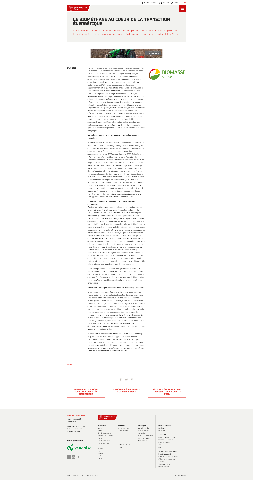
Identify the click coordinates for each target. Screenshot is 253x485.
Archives (161, 462)
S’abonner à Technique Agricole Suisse (126, 390)
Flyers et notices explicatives (143, 432)
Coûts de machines (144, 438)
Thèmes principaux (164, 445)
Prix (159, 447)
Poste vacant (102, 446)
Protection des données (105, 436)
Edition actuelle (163, 467)
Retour (69, 364)
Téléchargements (164, 464)
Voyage (100, 453)
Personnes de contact (165, 440)
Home (100, 428)
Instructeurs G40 (103, 443)
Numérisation (142, 441)
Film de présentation (104, 433)
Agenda (100, 451)
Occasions (166, 2)
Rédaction (161, 431)
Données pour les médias (166, 437)
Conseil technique (144, 428)
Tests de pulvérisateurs (145, 436)
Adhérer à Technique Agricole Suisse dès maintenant (86, 391)
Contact (100, 458)
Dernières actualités (164, 454)
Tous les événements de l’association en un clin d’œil (167, 391)
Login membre (123, 431)
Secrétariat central (104, 441)
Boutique (101, 456)
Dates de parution (164, 442)
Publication (162, 428)
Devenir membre (123, 428)
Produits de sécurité (150, 2)
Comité (100, 438)
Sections (100, 448)
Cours (120, 447)
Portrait (100, 431)
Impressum (76, 475)
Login (175, 2)
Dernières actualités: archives (168, 457)
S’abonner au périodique (166, 459)
